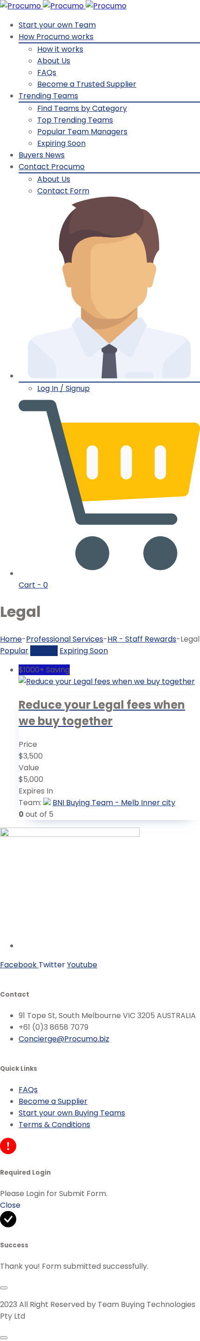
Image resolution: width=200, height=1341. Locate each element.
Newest (44, 650)
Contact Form (63, 190)
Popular (14, 650)
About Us (53, 60)
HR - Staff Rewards (141, 639)
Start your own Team (57, 25)
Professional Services (64, 639)
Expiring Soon (61, 143)
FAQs (46, 72)
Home (11, 639)
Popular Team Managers (82, 131)
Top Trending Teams (75, 120)
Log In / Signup (63, 388)
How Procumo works (56, 36)
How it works (60, 49)
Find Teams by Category (82, 108)
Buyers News (42, 155)
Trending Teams (48, 95)
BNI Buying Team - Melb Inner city (114, 802)
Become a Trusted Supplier (86, 84)
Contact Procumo (52, 166)
